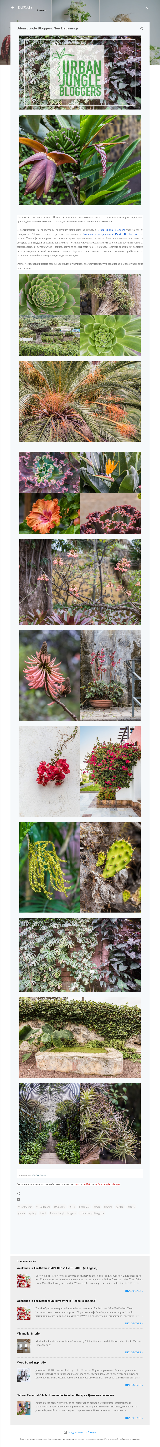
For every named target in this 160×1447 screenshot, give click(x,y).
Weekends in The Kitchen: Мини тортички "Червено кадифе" (56, 1300)
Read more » (134, 1291)
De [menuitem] (125, 234)
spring (32, 1213)
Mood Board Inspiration (32, 1362)
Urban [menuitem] (101, 229)
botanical (84, 1207)
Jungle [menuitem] (109, 229)
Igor (76, 1184)
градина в (111, 234)
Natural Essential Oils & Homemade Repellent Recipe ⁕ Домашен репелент (65, 1395)
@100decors (25, 1207)
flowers (108, 1207)
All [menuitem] (18, 1175)
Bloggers (111, 229)
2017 (72, 1207)
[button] (141, 28)
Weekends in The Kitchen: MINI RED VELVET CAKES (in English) (57, 1268)
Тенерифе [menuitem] (32, 238)
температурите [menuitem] (66, 238)
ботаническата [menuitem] (91, 234)
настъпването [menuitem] (27, 229)
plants (21, 1213)
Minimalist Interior (29, 1333)
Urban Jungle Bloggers (63, 1213)
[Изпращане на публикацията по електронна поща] (18, 1200)
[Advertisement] (26, 1236)
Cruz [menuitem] (136, 234)
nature (131, 1207)
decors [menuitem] (43, 1175)
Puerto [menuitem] (118, 234)
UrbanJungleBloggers (92, 1213)
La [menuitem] (130, 234)
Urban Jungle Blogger (107, 1184)
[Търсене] (148, 8)
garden (120, 1207)
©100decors (43, 1207)
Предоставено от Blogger (82, 1432)
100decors (59, 1207)
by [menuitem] (29, 1175)
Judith (86, 1184)
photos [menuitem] (24, 1175)
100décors (25, 7)
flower (97, 1207)
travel (43, 1213)
